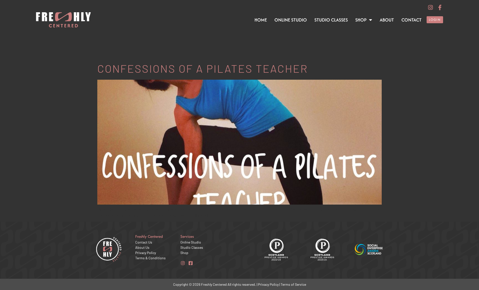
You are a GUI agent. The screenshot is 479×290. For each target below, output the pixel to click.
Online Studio (290, 19)
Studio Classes (331, 19)
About (387, 19)
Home (260, 19)
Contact (411, 19)
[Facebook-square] (190, 263)
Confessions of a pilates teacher (202, 68)
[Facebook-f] (440, 7)
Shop (360, 19)
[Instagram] (430, 7)
